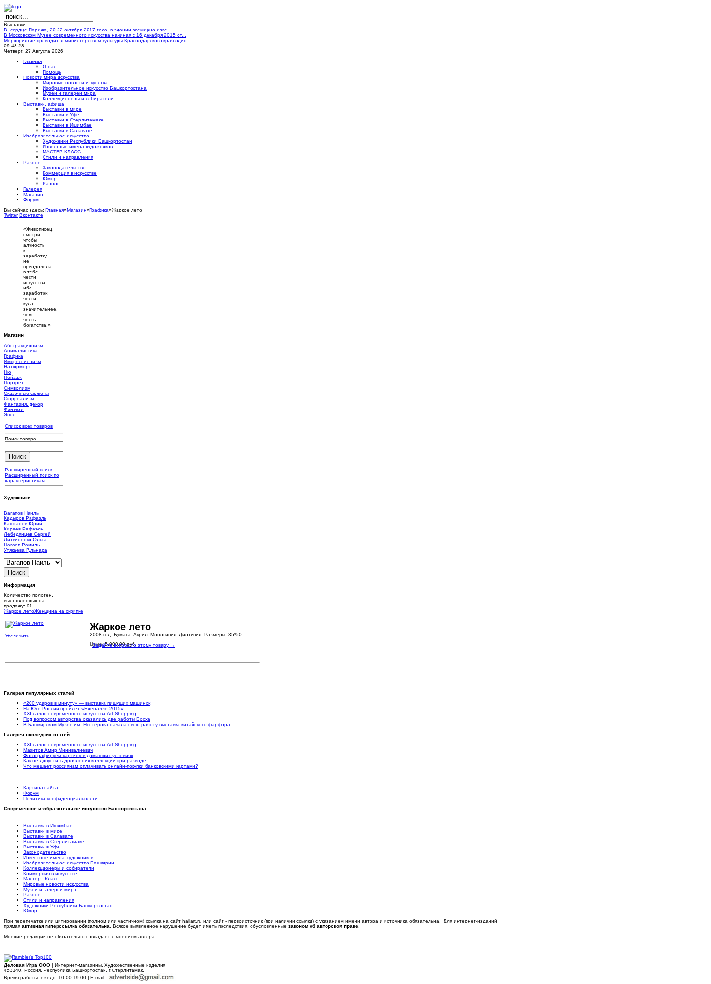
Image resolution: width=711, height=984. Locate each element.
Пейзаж (13, 377)
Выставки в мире (42, 830)
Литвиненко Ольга (25, 539)
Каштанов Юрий (23, 523)
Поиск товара (20, 438)
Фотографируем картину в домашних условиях (78, 755)
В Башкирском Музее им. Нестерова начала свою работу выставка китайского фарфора (126, 724)
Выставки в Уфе (41, 846)
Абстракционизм (23, 345)
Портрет (14, 382)
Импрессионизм (22, 361)
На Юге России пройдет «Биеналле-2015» (73, 708)
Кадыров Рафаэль (25, 518)
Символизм (17, 388)
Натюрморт (17, 366)
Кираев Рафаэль (23, 528)
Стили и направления (48, 900)
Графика (99, 209)
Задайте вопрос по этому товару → (133, 645)
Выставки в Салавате (48, 836)
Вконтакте (31, 215)
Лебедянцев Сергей (27, 534)
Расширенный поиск (28, 469)
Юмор (30, 910)
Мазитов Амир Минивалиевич (58, 750)
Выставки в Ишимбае (48, 825)
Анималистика (21, 350)
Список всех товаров (29, 426)
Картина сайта (40, 787)
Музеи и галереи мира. (50, 889)
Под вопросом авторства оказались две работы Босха (86, 719)
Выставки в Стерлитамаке (53, 841)
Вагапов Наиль (21, 512)
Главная (54, 209)
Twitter (11, 215)
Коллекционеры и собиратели (58, 868)
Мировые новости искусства (56, 884)
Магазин (77, 209)
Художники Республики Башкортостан (68, 905)
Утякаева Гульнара (25, 550)
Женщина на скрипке (58, 611)
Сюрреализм (19, 398)
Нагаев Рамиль (22, 544)
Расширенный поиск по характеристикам (32, 477)
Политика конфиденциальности (60, 798)
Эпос (9, 414)
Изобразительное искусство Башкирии (68, 862)
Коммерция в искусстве (50, 873)
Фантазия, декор (23, 404)
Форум (31, 793)
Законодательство (44, 852)
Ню (7, 372)
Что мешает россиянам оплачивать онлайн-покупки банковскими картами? (110, 766)
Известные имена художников (58, 857)
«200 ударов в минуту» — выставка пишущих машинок (86, 703)
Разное (32, 894)
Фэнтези (14, 409)
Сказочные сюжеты (26, 393)
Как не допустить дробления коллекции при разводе (84, 760)
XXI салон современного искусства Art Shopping (79, 713)
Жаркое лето (19, 611)
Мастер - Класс (41, 878)
